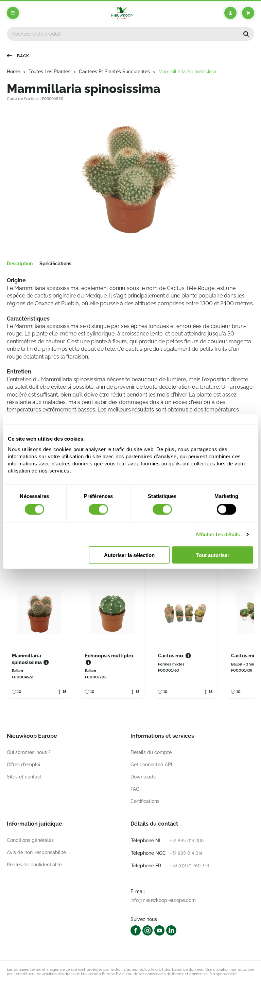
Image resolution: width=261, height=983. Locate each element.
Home (13, 71)
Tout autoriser (212, 555)
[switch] (98, 509)
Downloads (143, 776)
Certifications (144, 801)
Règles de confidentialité (34, 864)
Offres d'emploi (23, 764)
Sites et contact (24, 776)
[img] (122, 13)
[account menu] (230, 13)
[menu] (13, 13)
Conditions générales (30, 840)
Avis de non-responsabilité (36, 852)
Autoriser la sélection (129, 555)
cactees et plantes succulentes (114, 71)
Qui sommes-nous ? (29, 752)
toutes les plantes (49, 71)
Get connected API (151, 764)
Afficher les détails (217, 534)
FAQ (134, 789)
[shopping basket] (248, 13)
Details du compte (151, 752)
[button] (246, 34)
